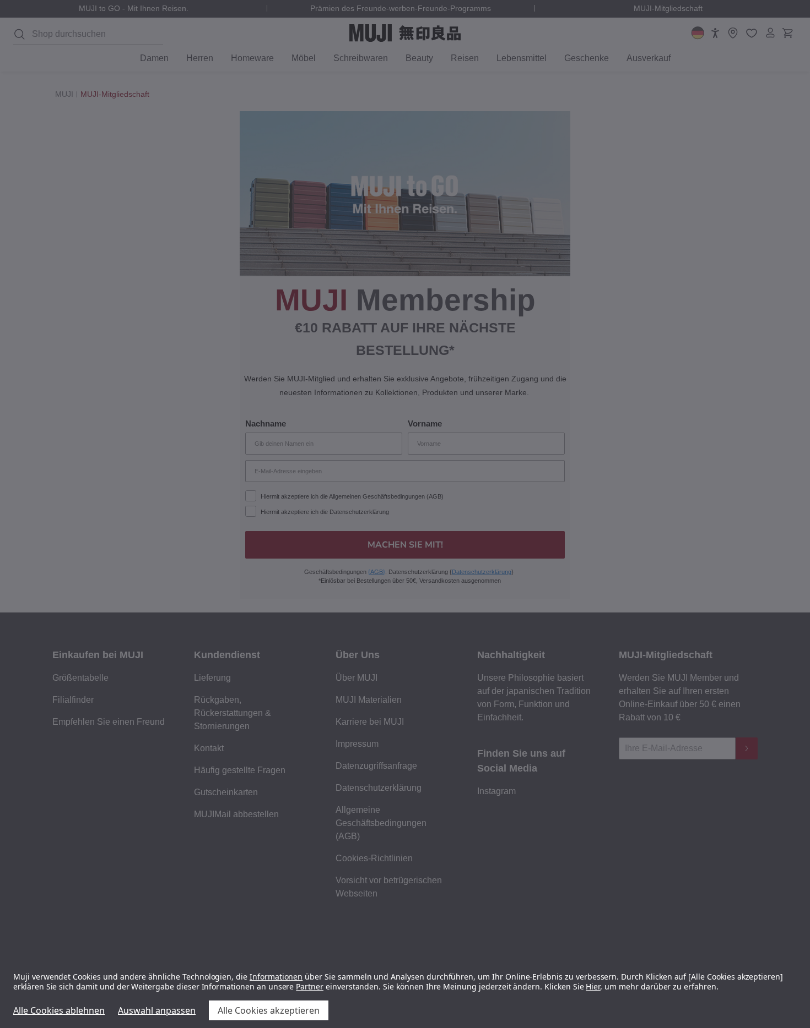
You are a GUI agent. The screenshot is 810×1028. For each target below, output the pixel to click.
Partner (309, 986)
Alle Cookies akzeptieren (269, 1010)
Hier (593, 986)
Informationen (276, 976)
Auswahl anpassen (157, 1010)
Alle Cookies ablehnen (59, 1010)
